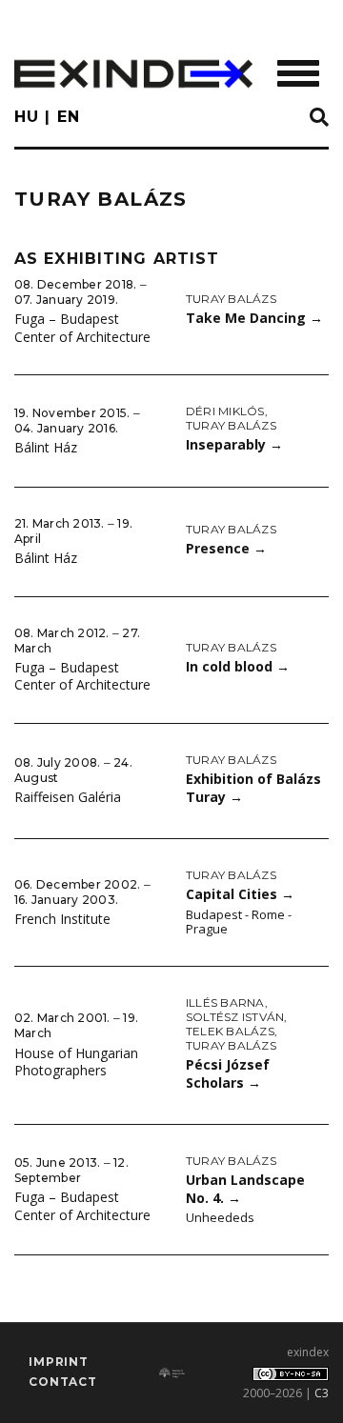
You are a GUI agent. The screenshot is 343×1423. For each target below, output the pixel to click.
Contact (63, 1381)
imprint (59, 1361)
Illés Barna (225, 1002)
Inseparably (234, 444)
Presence (226, 548)
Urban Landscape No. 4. (245, 1189)
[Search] (319, 118)
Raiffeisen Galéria (67, 797)
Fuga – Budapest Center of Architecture (82, 328)
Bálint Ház (45, 447)
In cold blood (238, 666)
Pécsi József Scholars (228, 1073)
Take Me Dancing (254, 318)
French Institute (62, 919)
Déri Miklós (225, 411)
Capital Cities (240, 894)
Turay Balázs (231, 298)
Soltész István (235, 1017)
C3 (321, 1393)
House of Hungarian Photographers (76, 1062)
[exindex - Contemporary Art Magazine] (133, 74)
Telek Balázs (230, 1031)
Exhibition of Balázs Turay (253, 788)
